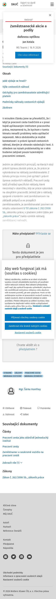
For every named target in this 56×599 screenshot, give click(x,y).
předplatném (27, 349)
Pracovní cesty (10, 446)
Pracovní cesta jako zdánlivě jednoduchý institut (25, 439)
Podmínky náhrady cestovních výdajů (23, 101)
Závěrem (7, 107)
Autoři (6, 522)
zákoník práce (11, 216)
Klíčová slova (9, 505)
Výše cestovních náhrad (15, 86)
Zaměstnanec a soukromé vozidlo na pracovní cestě (23, 454)
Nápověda (8, 548)
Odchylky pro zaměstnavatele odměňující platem (25, 94)
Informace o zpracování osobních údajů (22, 576)
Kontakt (7, 539)
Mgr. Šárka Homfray (30, 389)
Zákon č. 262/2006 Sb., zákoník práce (23, 477)
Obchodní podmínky (13, 572)
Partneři (7, 527)
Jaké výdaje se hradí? (14, 80)
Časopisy (7, 509)
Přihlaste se (43, 233)
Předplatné (8, 544)
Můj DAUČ (8, 514)
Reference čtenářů (12, 531)
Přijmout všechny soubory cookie (28, 317)
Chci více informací (28, 55)
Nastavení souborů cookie (16, 579)
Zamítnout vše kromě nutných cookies (28, 326)
